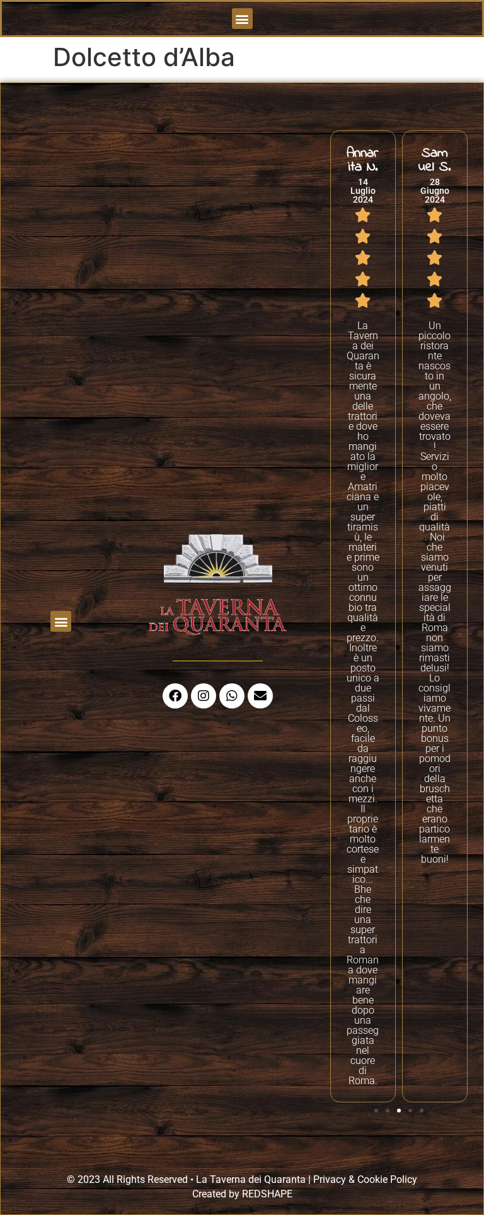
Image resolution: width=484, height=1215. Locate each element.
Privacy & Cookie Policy (365, 1179)
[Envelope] (260, 695)
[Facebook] (175, 695)
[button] (242, 18)
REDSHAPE (267, 1194)
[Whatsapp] (232, 695)
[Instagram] (203, 695)
